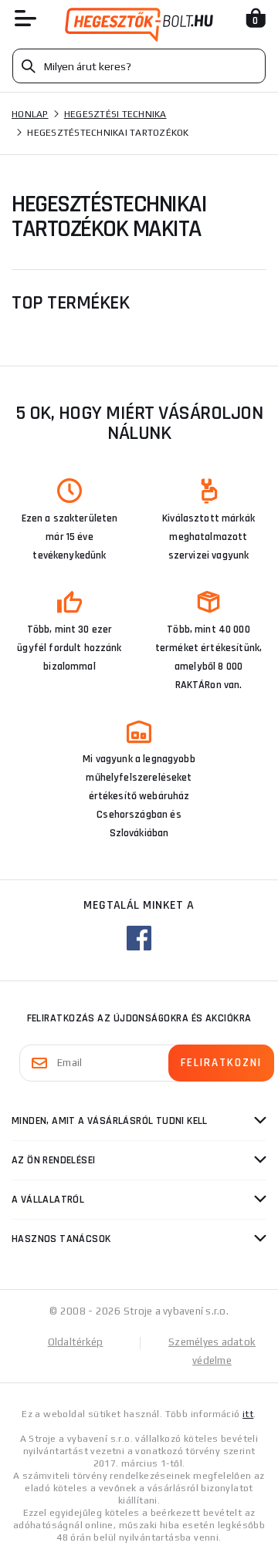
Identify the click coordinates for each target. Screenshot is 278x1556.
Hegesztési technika (115, 114)
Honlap (30, 114)
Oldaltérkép (75, 1342)
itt (247, 1414)
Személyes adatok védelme (212, 1351)
